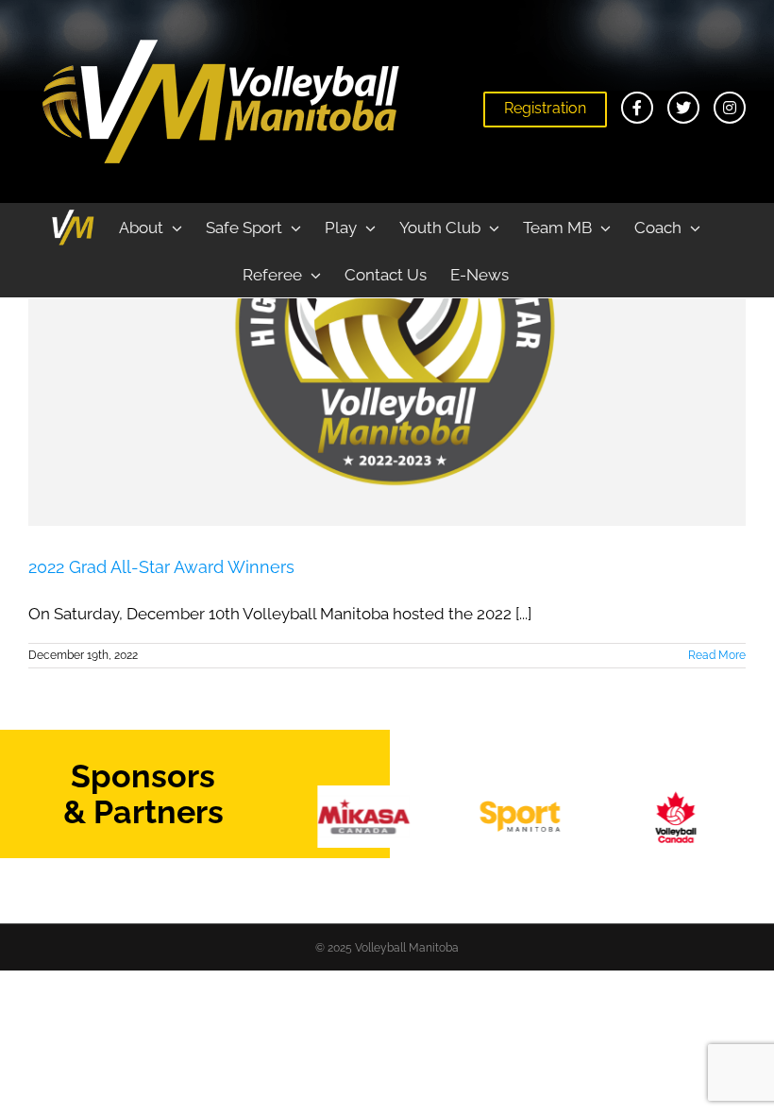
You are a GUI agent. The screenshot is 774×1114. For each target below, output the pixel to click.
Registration (545, 108)
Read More (717, 655)
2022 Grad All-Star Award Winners (161, 567)
